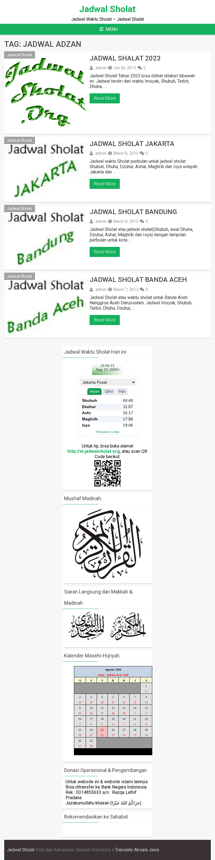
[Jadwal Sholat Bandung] (45, 237)
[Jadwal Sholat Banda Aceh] (45, 305)
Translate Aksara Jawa (137, 849)
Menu (112, 29)
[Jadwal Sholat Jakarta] (45, 169)
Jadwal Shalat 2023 (125, 58)
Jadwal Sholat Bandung (133, 212)
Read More (105, 98)
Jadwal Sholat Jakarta (132, 144)
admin (101, 67)
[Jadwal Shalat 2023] (45, 92)
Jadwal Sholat (107, 9)
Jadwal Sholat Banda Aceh (138, 280)
